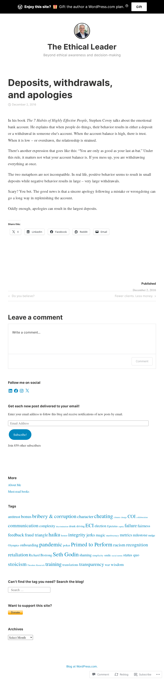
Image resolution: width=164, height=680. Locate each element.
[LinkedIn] (10, 390)
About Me (14, 485)
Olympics (13, 545)
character (85, 516)
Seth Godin (66, 554)
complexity (47, 525)
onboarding (29, 545)
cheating (103, 516)
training (53, 563)
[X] (27, 390)
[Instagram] (21, 390)
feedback (16, 535)
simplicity (97, 555)
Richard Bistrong (40, 555)
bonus (26, 516)
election (100, 525)
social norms (117, 555)
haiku (54, 534)
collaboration (142, 517)
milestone (140, 534)
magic (100, 535)
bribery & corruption (54, 516)
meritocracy (112, 535)
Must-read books (18, 491)
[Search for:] (29, 589)
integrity (77, 534)
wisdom (117, 564)
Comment (142, 361)
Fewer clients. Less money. (134, 296)
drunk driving (77, 526)
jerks (90, 535)
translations (70, 564)
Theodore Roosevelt (36, 565)
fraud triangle (36, 535)
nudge (151, 535)
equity (121, 526)
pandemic (50, 544)
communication (23, 525)
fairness (144, 525)
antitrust (14, 516)
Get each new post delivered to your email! (44, 406)
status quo (131, 555)
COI (132, 516)
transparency (91, 564)
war (107, 564)
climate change (120, 517)
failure (131, 525)
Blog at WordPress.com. (82, 666)
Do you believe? (21, 296)
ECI (89, 525)
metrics (126, 535)
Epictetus (112, 526)
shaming (85, 555)
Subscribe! (20, 434)
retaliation (18, 554)
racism (119, 545)
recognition (137, 544)
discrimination (62, 526)
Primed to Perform (91, 544)
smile (107, 555)
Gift (139, 7)
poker (66, 545)
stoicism (17, 563)
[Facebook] (16, 390)
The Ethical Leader (82, 46)
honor (64, 535)
